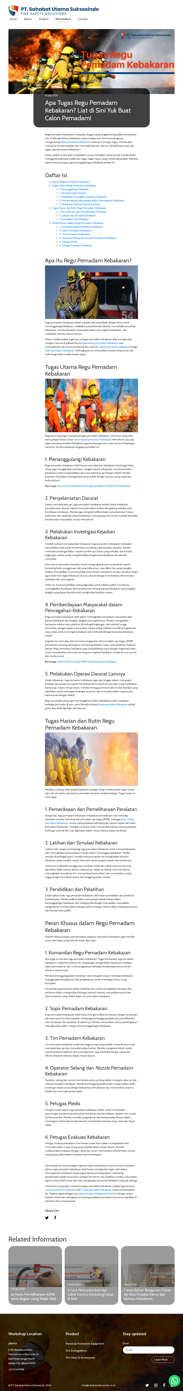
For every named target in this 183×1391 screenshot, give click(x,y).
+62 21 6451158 (16, 1369)
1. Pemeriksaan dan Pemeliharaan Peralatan (82, 211)
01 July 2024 (130, 1284)
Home (13, 19)
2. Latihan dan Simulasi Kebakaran (77, 215)
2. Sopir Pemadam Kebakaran (75, 230)
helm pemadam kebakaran (59, 350)
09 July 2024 (18, 1288)
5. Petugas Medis (68, 241)
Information (63, 19)
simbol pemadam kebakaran (60, 1189)
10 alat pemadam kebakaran (96, 1189)
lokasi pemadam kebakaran (75, 142)
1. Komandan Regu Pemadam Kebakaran (81, 226)
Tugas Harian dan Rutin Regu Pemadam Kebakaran (79, 208)
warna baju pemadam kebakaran (100, 343)
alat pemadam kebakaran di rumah (97, 1193)
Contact (83, 19)
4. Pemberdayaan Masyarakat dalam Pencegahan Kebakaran (91, 200)
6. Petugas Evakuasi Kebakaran (75, 245)
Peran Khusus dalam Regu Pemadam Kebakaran (78, 223)
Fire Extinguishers (76, 1350)
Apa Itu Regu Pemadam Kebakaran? (71, 181)
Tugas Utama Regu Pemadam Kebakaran (74, 185)
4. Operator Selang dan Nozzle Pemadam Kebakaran (88, 238)
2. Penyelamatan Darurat (72, 193)
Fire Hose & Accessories (80, 1357)
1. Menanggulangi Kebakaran (74, 189)
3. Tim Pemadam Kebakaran (74, 234)
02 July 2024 (74, 1284)
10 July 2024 (51, 95)
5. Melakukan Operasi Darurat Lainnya (79, 204)
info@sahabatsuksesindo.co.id (98, 1385)
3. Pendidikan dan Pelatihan (74, 219)
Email (126, 1343)
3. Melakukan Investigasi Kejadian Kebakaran (83, 196)
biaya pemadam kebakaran (113, 704)
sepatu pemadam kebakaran (114, 346)
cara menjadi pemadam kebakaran (92, 439)
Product (43, 19)
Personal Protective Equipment (85, 1343)
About (28, 19)
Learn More (161, 1359)
